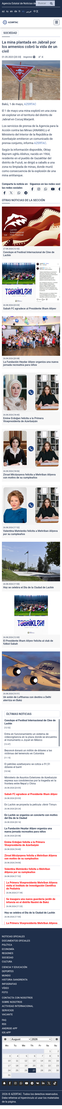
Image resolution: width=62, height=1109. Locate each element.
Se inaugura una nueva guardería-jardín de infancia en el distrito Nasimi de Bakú (30, 901)
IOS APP (6, 1032)
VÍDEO (5, 988)
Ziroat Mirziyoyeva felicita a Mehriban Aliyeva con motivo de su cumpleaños (29, 476)
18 (17, 1065)
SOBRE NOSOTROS (12, 1002)
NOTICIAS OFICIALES (13, 936)
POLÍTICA (7, 944)
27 (34, 1070)
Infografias (9, 984)
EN (11, 11)
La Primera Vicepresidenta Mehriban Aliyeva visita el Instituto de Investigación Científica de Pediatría (31, 885)
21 (42, 1065)
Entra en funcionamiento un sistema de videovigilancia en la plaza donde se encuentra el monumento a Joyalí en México (30, 736)
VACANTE (7, 1014)
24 (9, 1070)
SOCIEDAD (10, 33)
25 (17, 1070)
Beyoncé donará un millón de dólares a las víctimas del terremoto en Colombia (28, 752)
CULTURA (7, 961)
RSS (4, 1024)
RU (7, 11)
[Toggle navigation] (56, 22)
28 (42, 1070)
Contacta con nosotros (17, 997)
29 (49, 1070)
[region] (32, 822)
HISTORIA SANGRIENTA (15, 979)
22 (49, 1065)
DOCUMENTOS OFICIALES (16, 940)
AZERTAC (30, 104)
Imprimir (28, 57)
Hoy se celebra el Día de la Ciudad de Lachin (28, 587)
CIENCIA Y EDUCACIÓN (14, 967)
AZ (3, 11)
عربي (29, 11)
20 (34, 1065)
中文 (35, 11)
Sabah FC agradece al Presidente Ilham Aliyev (29, 308)
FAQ (4, 1020)
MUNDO (6, 975)
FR (19, 11)
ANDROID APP (9, 1028)
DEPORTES (8, 971)
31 (9, 1075)
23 (57, 1065)
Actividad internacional (17, 1006)
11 (17, 1060)
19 (26, 1065)
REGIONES (7, 953)
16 (57, 1060)
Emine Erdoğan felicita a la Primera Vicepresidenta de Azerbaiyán (23, 420)
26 (26, 1070)
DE (15, 11)
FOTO (5, 992)
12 (26, 1060)
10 (9, 1060)
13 (34, 1060)
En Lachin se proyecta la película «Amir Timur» (30, 804)
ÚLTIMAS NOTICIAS (18, 714)
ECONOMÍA (8, 949)
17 (9, 1065)
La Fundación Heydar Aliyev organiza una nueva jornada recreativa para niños (30, 363)
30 (57, 1070)
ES (23, 11)
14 (42, 1060)
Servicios (8, 1010)
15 (49, 1060)
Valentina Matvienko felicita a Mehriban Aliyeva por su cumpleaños (27, 870)
